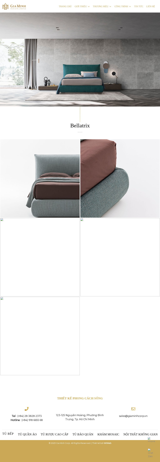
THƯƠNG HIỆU (100, 6)
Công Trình (121, 6)
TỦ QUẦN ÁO (27, 434)
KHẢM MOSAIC (108, 434)
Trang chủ (65, 6)
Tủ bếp (8, 433)
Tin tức (138, 6)
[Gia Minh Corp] (14, 6)
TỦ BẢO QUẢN (82, 434)
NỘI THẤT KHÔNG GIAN (140, 434)
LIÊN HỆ (150, 6)
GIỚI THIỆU (81, 6)
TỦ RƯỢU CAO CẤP (54, 434)
